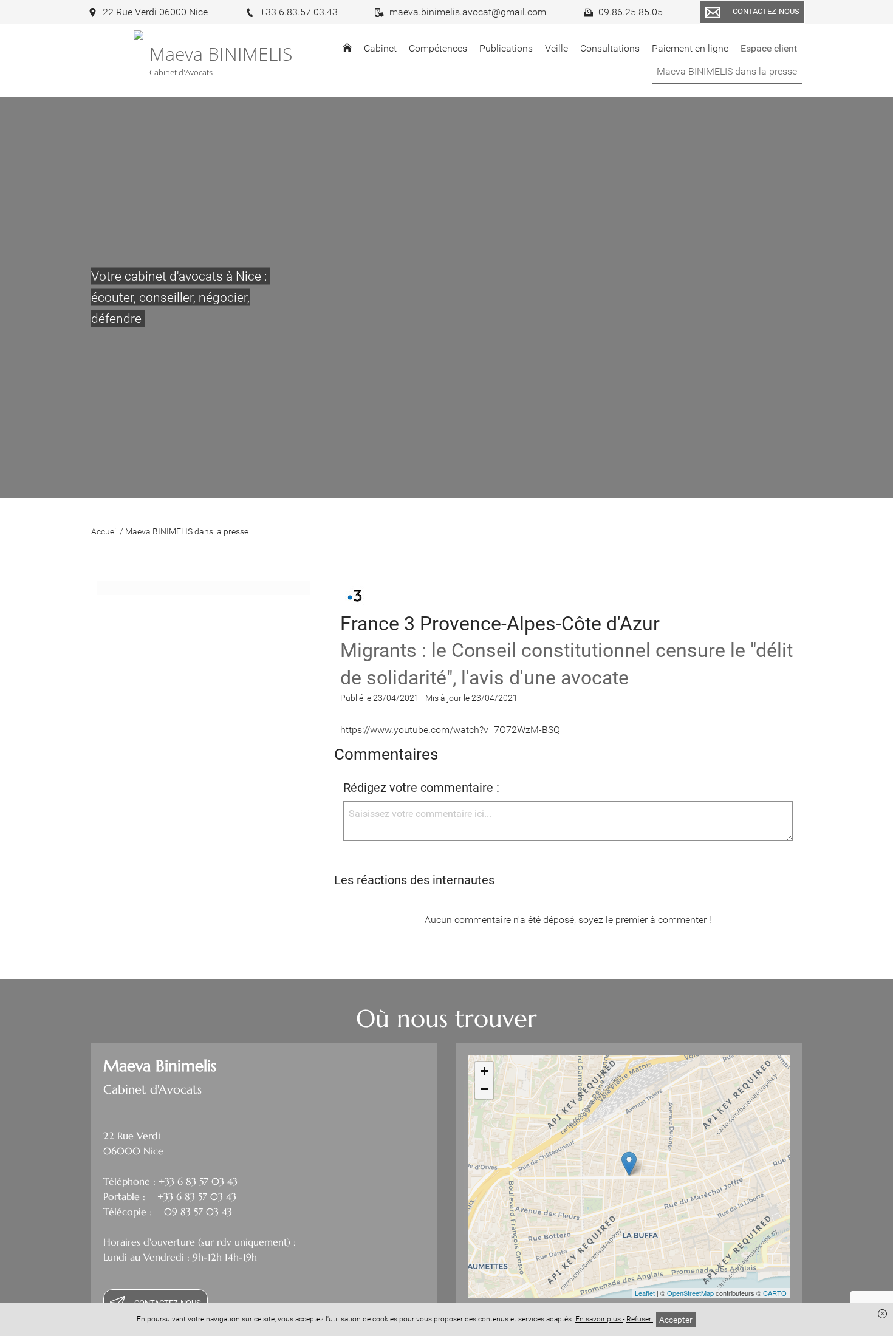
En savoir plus (599, 1319)
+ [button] (484, 1071)
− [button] (484, 1089)
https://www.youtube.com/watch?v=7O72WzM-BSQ (450, 729)
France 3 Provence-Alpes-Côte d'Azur (500, 623)
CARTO (775, 1293)
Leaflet (645, 1293)
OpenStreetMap (690, 1293)
